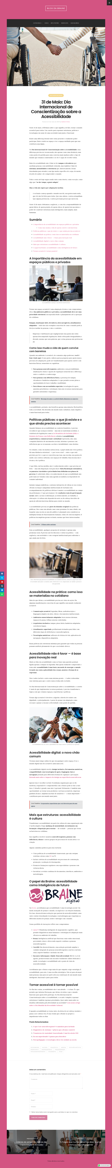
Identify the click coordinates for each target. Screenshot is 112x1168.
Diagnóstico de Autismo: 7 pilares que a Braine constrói (54, 1030)
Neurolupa (64, 23)
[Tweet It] (2, 578)
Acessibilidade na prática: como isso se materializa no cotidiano (56, 234)
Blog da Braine (56, 8)
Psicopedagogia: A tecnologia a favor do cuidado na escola (54, 1040)
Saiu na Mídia (75, 23)
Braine (34, 908)
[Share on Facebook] (2, 574)
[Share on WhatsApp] (2, 594)
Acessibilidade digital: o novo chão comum (48, 241)
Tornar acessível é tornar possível (45, 251)
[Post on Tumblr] (2, 586)
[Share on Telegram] (2, 590)
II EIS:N (46, 23)
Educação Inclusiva (56, 95)
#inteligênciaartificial (75, 1047)
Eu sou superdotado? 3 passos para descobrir (49, 1036)
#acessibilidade (35, 1047)
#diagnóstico (54, 1047)
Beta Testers (55, 23)
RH (51, 856)
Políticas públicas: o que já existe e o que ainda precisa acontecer (56, 231)
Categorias (37, 23)
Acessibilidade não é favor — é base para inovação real (52, 238)
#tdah (60, 1051)
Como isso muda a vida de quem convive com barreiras (57, 228)
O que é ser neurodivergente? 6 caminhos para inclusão (54, 1026)
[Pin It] (2, 582)
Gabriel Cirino (65, 122)
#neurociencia (35, 1049)
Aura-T (36, 930)
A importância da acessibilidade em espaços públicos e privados (56, 224)
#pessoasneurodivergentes (38, 1051)
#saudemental (52, 1051)
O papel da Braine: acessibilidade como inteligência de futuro (55, 248)
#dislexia (63, 1047)
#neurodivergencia (47, 1049)
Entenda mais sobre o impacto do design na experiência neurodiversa (55, 777)
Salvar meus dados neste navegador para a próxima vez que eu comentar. (54, 1112)
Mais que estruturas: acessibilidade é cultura (49, 244)
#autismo (44, 1047)
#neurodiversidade (60, 1049)
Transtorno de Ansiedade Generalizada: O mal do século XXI (55, 1033)
